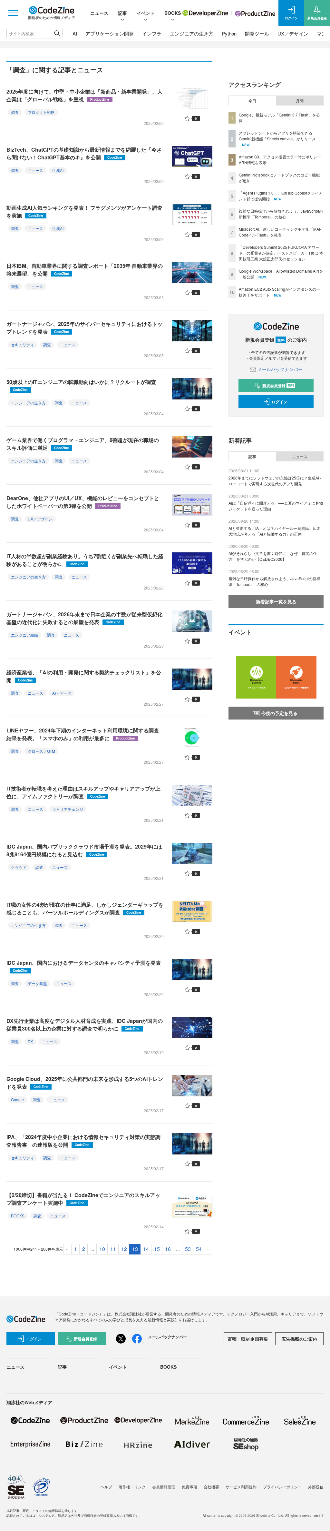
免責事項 (189, 1486)
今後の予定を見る (279, 713)
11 (113, 1249)
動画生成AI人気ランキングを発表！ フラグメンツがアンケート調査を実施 (84, 211)
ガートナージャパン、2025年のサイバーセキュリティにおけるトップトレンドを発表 (84, 327)
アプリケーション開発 (109, 33)
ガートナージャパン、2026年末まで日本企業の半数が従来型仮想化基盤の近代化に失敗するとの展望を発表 (84, 618)
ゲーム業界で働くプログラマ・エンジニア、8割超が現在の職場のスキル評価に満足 (82, 443)
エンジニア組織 (24, 635)
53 (188, 1249)
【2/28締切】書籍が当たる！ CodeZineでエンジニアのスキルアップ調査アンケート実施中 (83, 1198)
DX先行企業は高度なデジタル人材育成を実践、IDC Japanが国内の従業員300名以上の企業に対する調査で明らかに (84, 1024)
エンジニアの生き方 (191, 33)
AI (75, 33)
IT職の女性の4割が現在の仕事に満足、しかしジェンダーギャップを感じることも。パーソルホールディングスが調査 (84, 908)
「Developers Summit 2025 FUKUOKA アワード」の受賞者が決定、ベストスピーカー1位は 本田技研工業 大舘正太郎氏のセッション (281, 252)
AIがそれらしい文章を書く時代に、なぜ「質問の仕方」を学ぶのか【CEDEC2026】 (272, 556)
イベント (146, 13)
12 (124, 1249)
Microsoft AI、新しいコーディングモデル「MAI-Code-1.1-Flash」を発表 (280, 231)
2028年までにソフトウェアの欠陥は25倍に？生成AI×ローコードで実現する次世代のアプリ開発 (274, 480)
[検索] (57, 33)
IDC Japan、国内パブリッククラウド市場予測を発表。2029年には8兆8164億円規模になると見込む (84, 850)
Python (229, 33)
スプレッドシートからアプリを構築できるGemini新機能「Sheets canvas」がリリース (277, 135)
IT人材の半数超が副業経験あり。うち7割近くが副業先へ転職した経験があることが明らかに (84, 560)
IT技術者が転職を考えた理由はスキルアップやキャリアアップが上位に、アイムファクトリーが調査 (83, 792)
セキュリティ (22, 344)
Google (17, 1099)
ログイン (279, 402)
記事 (122, 13)
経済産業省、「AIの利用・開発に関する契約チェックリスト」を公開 (83, 676)
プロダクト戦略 (41, 112)
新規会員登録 (278, 385)
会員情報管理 (163, 1486)
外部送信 (316, 1486)
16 (168, 1249)
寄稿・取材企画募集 (248, 1338)
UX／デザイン (292, 33)
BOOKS (172, 13)
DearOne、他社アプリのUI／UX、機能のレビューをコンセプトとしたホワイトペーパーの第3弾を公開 (82, 501)
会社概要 (211, 1486)
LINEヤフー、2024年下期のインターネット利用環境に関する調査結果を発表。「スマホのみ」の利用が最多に (82, 734)
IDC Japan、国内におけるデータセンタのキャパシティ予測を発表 (83, 966)
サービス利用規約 (241, 1486)
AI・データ (61, 693)
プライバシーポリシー (282, 1486)
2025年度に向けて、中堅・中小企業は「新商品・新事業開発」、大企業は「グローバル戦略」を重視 (84, 95)
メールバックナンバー (280, 369)
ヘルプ (106, 1486)
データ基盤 (37, 983)
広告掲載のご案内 (299, 1338)
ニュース (99, 13)
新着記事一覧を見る (276, 601)
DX (30, 1041)
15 (157, 1249)
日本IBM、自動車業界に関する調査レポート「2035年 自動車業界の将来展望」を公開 (84, 269)
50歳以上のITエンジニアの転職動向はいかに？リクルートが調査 (81, 385)
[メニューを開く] (13, 13)
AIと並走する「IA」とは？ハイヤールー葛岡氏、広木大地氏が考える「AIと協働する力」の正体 (274, 531)
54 (199, 1249)
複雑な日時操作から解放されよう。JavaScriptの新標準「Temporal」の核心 (281, 213)
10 (102, 1249)
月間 (300, 101)
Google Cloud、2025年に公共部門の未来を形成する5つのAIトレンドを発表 (84, 1082)
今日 (252, 101)
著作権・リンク (132, 1486)
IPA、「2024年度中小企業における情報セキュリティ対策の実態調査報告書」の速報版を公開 (83, 1140)
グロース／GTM (41, 751)
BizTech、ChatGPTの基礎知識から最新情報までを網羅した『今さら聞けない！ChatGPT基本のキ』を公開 (84, 153)
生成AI (57, 170)
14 (146, 1249)
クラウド (18, 867)
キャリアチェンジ (67, 809)
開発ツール (257, 33)
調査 (15, 112)
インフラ (151, 33)
